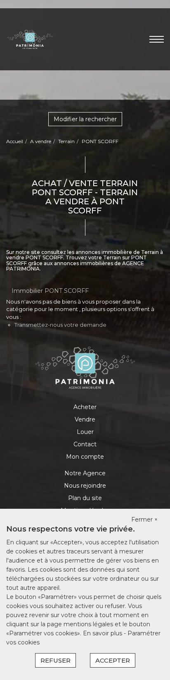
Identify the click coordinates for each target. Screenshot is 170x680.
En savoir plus (103, 633)
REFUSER (55, 660)
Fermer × (144, 519)
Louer (85, 432)
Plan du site (85, 498)
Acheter (85, 407)
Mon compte (85, 456)
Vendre (85, 419)
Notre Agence (85, 473)
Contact (85, 444)
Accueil (14, 141)
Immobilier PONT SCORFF (50, 291)
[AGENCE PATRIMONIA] (30, 39)
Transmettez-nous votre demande (60, 324)
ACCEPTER (112, 660)
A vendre (40, 141)
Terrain (66, 141)
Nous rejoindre (85, 485)
